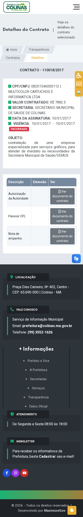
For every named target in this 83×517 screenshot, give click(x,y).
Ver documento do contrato (62, 196)
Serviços (38, 388)
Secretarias (38, 379)
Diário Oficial (38, 406)
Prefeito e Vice (38, 361)
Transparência (39, 49)
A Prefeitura (38, 370)
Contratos (13, 58)
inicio (13, 49)
